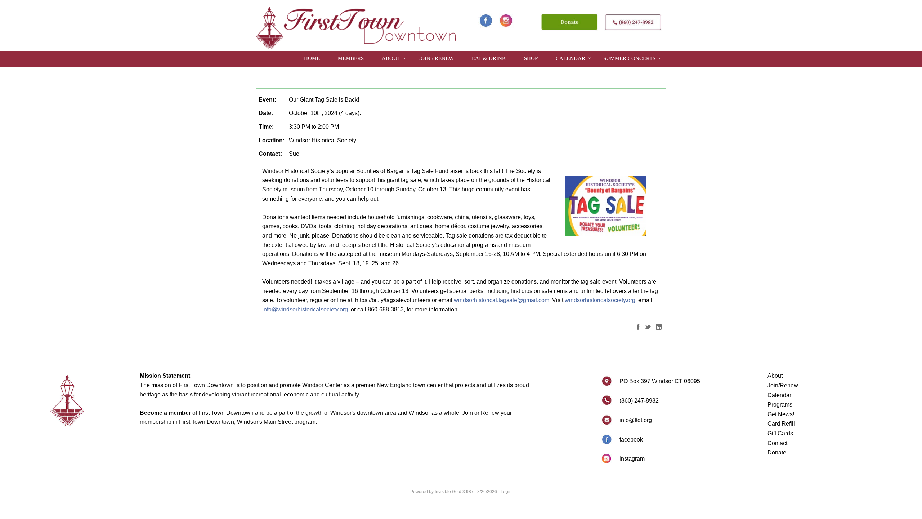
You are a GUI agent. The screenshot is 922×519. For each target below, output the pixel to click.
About (391, 58)
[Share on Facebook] (638, 326)
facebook (631, 439)
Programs (779, 405)
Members (351, 58)
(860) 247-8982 (639, 401)
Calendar (570, 58)
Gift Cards (780, 433)
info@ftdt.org (635, 420)
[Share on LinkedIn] (658, 326)
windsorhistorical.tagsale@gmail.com (501, 300)
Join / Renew (436, 58)
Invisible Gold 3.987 (455, 491)
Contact (777, 443)
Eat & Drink (489, 58)
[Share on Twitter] (648, 326)
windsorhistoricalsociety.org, (601, 300)
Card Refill (781, 424)
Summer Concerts (629, 58)
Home (312, 58)
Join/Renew (782, 385)
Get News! (780, 414)
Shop (531, 58)
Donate (776, 452)
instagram (632, 459)
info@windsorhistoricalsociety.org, (305, 309)
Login (506, 491)
